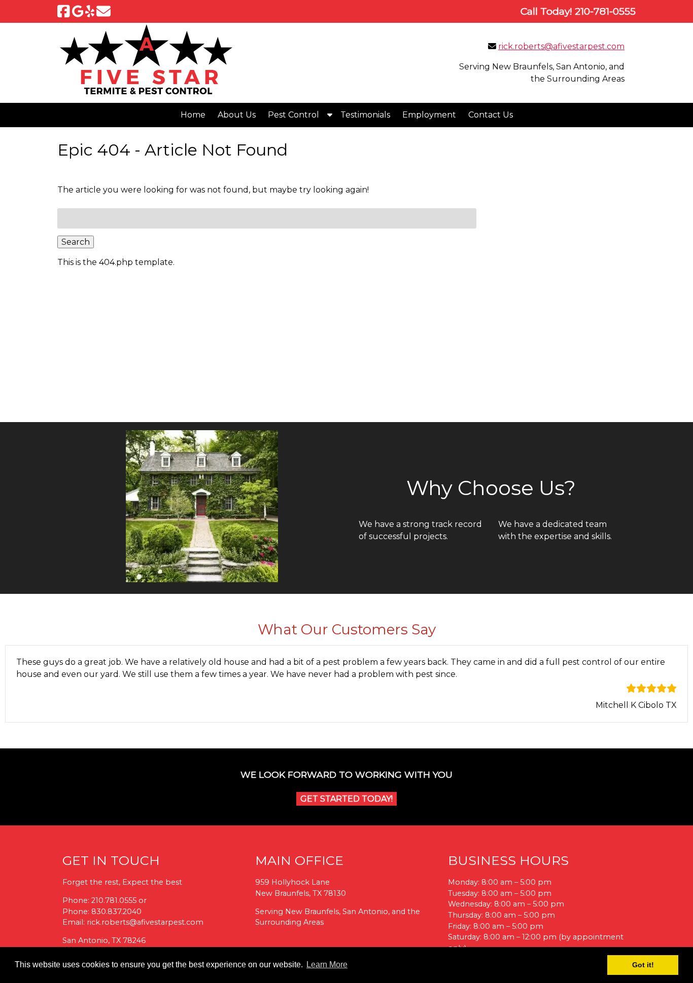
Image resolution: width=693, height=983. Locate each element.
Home (193, 115)
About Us (237, 115)
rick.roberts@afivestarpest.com (561, 46)
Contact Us (490, 115)
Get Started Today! (346, 799)
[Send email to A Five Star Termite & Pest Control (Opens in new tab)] (103, 11)
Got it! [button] (643, 965)
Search (75, 242)
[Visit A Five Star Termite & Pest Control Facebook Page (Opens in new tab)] (63, 11)
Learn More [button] (327, 964)
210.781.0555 (113, 900)
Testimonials (365, 115)
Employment (429, 115)
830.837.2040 (116, 911)
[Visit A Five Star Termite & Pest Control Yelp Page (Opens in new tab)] (89, 11)
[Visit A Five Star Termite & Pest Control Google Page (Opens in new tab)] (78, 11)
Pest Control (293, 115)
